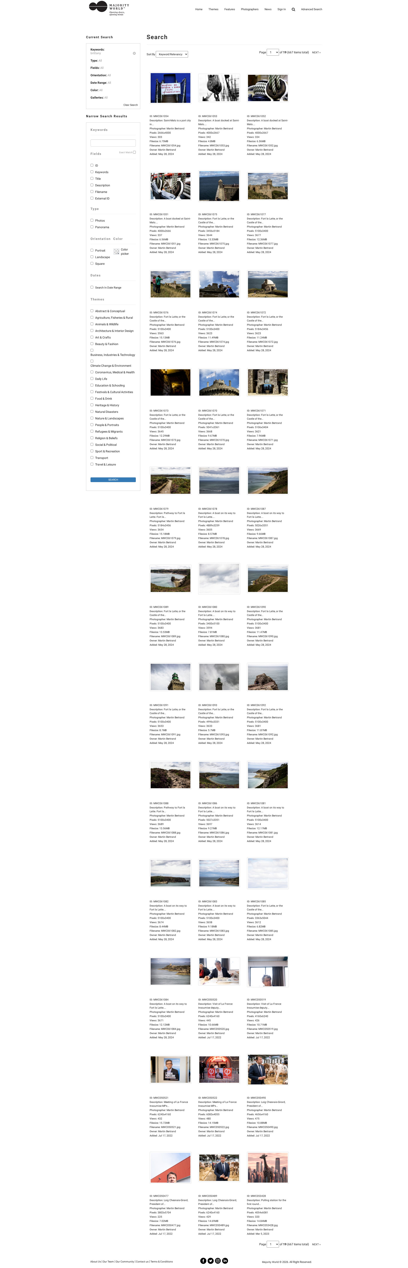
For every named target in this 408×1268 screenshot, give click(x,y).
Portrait (100, 250)
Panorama (102, 227)
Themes (213, 9)
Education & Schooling (110, 385)
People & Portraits (107, 425)
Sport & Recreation (107, 451)
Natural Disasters (106, 411)
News (268, 9)
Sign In (282, 9)
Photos (100, 220)
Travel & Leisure (105, 464)
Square (100, 263)
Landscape (102, 257)
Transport (101, 458)
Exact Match (125, 152)
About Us (95, 1261)
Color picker (124, 251)
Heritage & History (107, 405)
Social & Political (106, 444)
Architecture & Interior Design (114, 331)
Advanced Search (311, 9)
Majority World (270, 1262)
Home (199, 9)
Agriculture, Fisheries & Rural (114, 317)
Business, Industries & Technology (113, 355)
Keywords (101, 172)
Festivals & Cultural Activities (114, 392)
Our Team (108, 1261)
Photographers (250, 9)
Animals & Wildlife (106, 324)
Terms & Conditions (161, 1261)
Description (102, 185)
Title (98, 178)
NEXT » (316, 52)
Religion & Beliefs (106, 438)
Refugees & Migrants (109, 431)
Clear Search (130, 104)
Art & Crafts (103, 337)
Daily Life (101, 379)
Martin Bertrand (167, 149)
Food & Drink (103, 398)
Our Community (125, 1261)
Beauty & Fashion (106, 344)
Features (229, 9)
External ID (102, 198)
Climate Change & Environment (111, 365)
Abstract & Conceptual (110, 311)
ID (96, 165)
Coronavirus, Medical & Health (115, 372)
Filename (101, 192)
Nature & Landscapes (109, 418)
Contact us (142, 1261)
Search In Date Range (108, 287)
